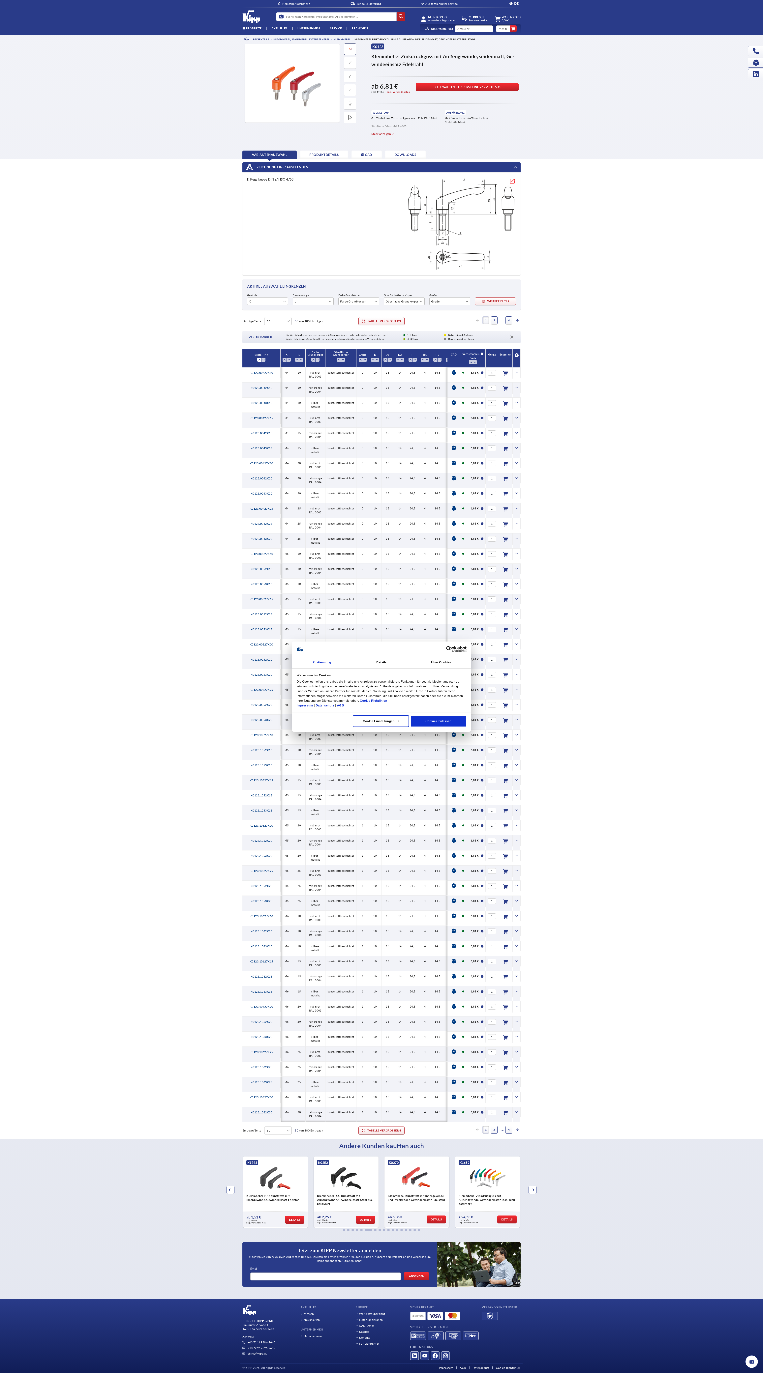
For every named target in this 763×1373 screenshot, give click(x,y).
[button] (344, 1230)
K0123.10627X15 (261, 961)
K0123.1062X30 (261, 1112)
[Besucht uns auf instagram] (445, 1355)
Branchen (360, 28)
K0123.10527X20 (261, 825)
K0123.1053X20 (261, 855)
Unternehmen (308, 28)
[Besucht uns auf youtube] (424, 1355)
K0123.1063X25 (261, 1082)
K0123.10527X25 (261, 870)
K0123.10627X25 (261, 1052)
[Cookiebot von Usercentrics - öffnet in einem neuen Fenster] (449, 649)
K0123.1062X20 (261, 1021)
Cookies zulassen (438, 721)
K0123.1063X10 (261, 946)
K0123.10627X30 (261, 1097)
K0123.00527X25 (261, 689)
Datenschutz (325, 705)
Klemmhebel (342, 39)
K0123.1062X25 (261, 1067)
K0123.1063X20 (261, 1037)
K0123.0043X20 (261, 493)
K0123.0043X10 (261, 403)
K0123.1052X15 (261, 795)
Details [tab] (381, 662)
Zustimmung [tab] (322, 662)
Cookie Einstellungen (378, 721)
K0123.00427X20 (261, 463)
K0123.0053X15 (261, 629)
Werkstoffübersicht (372, 1313)
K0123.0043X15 (261, 448)
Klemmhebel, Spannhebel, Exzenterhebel (301, 39)
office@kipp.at (257, 1353)
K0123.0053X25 (261, 720)
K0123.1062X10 (261, 931)
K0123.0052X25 (261, 704)
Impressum (305, 705)
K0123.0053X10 (261, 584)
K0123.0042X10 (261, 387)
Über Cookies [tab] (441, 662)
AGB (340, 705)
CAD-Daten (367, 1325)
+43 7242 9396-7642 (261, 1348)
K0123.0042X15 (261, 433)
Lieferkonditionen (371, 1319)
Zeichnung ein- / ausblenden (282, 167)
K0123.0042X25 (261, 523)
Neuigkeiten (312, 1319)
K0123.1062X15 (261, 976)
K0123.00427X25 (261, 508)
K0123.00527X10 (261, 554)
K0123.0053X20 (261, 674)
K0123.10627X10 (261, 916)
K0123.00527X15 (261, 599)
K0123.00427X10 (261, 372)
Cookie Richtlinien (373, 700)
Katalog (364, 1331)
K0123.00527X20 (261, 644)
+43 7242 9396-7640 (261, 1342)
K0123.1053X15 (261, 810)
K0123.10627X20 (261, 1006)
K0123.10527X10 (261, 735)
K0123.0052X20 (261, 659)
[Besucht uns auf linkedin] (414, 1355)
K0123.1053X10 (261, 765)
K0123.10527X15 (261, 780)
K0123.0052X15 (261, 614)
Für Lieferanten (369, 1343)
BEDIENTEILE (261, 39)
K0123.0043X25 (261, 538)
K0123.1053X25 (261, 901)
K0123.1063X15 (261, 991)
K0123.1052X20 (261, 840)
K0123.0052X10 (261, 569)
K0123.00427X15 (261, 418)
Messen (309, 1313)
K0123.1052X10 (261, 750)
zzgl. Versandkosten (398, 92)
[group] (275, 1192)
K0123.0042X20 (261, 478)
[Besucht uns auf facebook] (435, 1355)
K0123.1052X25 (261, 886)
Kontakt (364, 1337)
